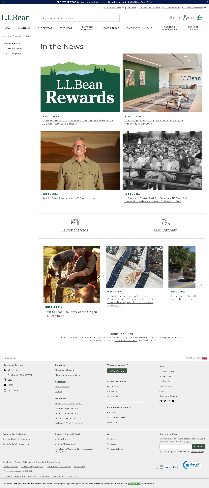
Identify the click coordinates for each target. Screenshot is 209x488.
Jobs (162, 391)
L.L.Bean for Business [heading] (119, 407)
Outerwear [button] (45, 28)
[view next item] (198, 285)
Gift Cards (131, 8)
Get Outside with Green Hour (17, 444)
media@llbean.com (126, 340)
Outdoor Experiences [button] (169, 28)
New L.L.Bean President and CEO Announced (69, 198)
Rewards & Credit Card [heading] (67, 434)
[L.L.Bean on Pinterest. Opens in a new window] (165, 401)
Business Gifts (113, 412)
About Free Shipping (64, 370)
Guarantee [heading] (61, 382)
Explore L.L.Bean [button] (193, 28)
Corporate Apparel (116, 417)
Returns (58, 392)
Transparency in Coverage (59, 466)
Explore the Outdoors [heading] (14, 434)
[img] (199, 284)
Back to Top (10, 358)
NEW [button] (7, 28)
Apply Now (146, 2)
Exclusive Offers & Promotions (68, 423)
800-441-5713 (14, 370)
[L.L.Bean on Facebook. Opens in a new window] (161, 401)
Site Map (7, 462)
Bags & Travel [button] (111, 28)
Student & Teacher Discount (68, 418)
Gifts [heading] (109, 434)
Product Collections (24, 462)
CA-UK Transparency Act (32, 466)
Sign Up (198, 446)
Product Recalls (10, 466)
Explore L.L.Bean (167, 371)
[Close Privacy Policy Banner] (204, 483)
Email (10, 385)
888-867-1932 (26, 375)
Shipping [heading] (60, 365)
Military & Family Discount (66, 413)
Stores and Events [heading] (117, 381)
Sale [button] (149, 28)
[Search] (44, 18)
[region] (104, 2)
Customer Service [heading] (13, 365)
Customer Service (112, 8)
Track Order (117, 370)
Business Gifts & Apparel (150, 8)
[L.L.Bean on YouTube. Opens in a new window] (173, 401)
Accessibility (79, 466)
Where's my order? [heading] (117, 365)
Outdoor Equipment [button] (88, 28)
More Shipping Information (67, 375)
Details (187, 441)
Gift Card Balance (115, 449)
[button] (193, 465)
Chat (10, 379)
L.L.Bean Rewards (171, 8)
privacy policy (134, 483)
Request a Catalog (168, 396)
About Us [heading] (165, 366)
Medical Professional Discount (69, 403)
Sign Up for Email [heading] (169, 434)
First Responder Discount (66, 408)
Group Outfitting (114, 422)
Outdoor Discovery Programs (16, 439)
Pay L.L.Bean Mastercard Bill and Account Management (74, 450)
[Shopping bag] (200, 17)
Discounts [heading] (60, 398)
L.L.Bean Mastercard (65, 444)
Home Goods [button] (132, 28)
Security (40, 462)
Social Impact (166, 376)
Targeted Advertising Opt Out (18, 471)
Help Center (13, 390)
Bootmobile (112, 396)
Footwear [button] (65, 28)
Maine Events (113, 391)
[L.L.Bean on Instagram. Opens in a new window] (169, 401)
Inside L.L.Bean (166, 381)
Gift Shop (111, 439)
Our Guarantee (62, 387)
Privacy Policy (197, 451)
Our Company (166, 230)
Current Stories (75, 230)
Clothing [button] (24, 28)
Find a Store (112, 386)
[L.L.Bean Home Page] (16, 18)
